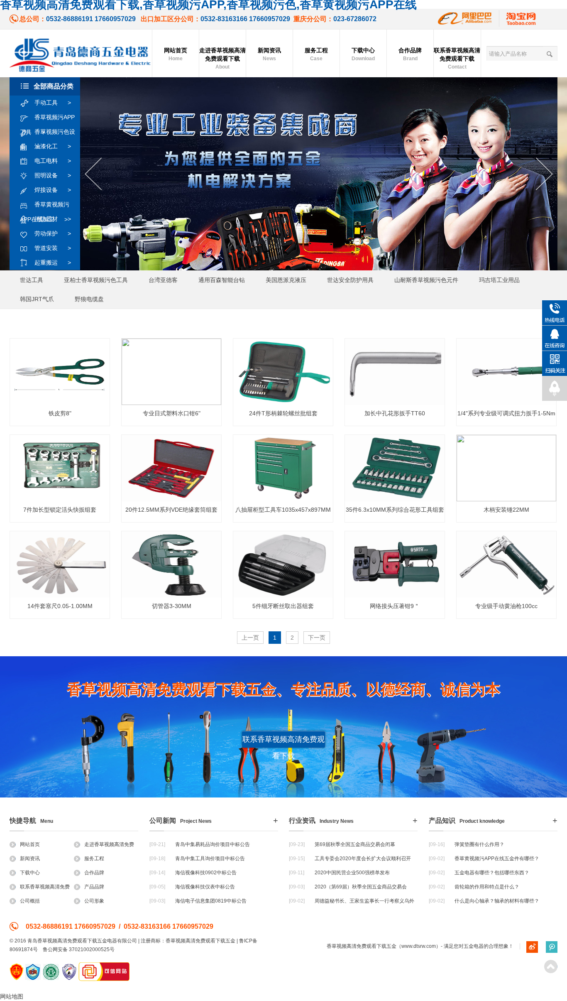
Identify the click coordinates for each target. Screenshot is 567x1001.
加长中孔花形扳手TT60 (394, 413)
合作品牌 (410, 54)
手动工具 (52, 102)
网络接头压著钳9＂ (395, 606)
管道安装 (52, 248)
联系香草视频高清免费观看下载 (457, 58)
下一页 (316, 637)
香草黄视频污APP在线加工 (44, 206)
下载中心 (363, 54)
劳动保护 (52, 233)
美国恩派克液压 (286, 280)
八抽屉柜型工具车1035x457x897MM (283, 509)
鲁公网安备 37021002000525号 (79, 949)
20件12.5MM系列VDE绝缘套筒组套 (171, 509)
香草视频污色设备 (47, 133)
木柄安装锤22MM (506, 509)
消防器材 (52, 219)
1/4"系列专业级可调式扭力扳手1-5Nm (506, 413)
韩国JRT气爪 (37, 299)
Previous (93, 174)
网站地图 (11, 996)
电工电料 (52, 160)
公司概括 (30, 901)
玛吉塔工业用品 (499, 280)
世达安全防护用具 (350, 280)
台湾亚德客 (163, 280)
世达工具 (31, 280)
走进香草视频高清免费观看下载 (222, 58)
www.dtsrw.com (418, 946)
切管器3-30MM (171, 606)
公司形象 (94, 901)
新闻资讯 (269, 54)
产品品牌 (94, 887)
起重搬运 (52, 262)
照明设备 (52, 175)
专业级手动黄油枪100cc (506, 606)
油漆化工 (52, 146)
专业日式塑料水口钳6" (171, 413)
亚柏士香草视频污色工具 (96, 280)
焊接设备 (52, 189)
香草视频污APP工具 (47, 119)
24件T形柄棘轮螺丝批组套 (283, 413)
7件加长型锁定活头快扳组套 (59, 509)
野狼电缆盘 (89, 299)
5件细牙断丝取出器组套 (283, 606)
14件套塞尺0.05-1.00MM (60, 606)
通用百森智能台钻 (221, 280)
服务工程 (316, 54)
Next (544, 174)
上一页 (250, 637)
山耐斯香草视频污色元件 (426, 280)
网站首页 (175, 54)
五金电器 (474, 946)
